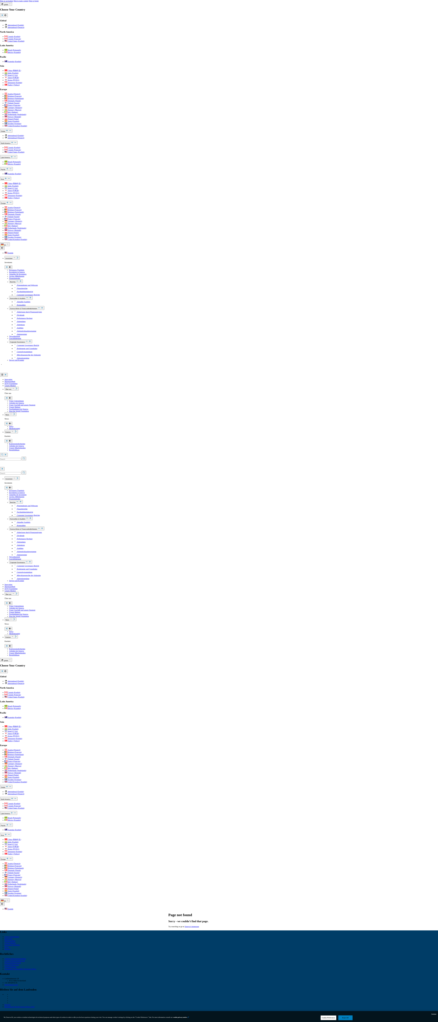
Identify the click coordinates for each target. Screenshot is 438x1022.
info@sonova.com (11, 985)
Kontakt (7, 1005)
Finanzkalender (14, 278)
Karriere (8, 432)
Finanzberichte (21, 288)
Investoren (8, 258)
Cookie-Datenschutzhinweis (15, 961)
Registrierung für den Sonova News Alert (19, 1007)
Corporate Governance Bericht (27, 345)
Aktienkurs (20, 325)
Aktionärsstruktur (22, 358)
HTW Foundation (11, 384)
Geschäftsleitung (15, 338)
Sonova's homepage (192, 927)
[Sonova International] (10, 372)
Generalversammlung (24, 352)
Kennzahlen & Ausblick (17, 298)
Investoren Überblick (16, 270)
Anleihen (19, 328)
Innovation (8, 379)
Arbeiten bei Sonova (16, 403)
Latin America (5, 157)
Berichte (13, 282)
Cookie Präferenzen (12, 965)
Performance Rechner (24, 318)
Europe (3, 203)
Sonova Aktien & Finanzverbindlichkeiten (23, 308)
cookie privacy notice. (180, 1017)
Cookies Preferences (328, 1018)
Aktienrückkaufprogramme (26, 331)
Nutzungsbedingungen (13, 963)
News (7, 415)
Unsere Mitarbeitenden (17, 448)
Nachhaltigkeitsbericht (24, 292)
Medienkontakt (14, 428)
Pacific (3, 169)
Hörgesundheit (10, 381)
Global (3, 131)
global (6, 4)
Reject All (345, 1018)
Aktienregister (21, 334)
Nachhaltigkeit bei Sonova (18, 409)
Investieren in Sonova (17, 272)
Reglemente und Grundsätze (26, 349)
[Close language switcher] (2, 248)
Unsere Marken (10, 386)
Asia (2, 179)
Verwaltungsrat (14, 336)
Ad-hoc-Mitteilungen (16, 276)
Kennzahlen (21, 305)
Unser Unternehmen (16, 401)
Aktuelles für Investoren (17, 274)
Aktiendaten (21, 321)
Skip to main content (21, 1)
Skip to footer (34, 1)
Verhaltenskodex (11, 967)
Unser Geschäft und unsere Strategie (22, 405)
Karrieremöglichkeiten (17, 444)
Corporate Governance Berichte (28, 295)
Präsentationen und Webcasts (27, 285)
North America (6, 143)
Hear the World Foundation (19, 411)
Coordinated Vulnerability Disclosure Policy (20, 969)
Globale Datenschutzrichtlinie (15, 959)
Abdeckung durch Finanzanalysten (29, 312)
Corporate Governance (17, 342)
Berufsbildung (14, 450)
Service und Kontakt (16, 360)
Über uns (8, 389)
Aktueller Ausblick (23, 302)
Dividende (20, 315)
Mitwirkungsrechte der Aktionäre (28, 355)
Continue (433, 1014)
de (5, 245)
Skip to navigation (6, 1)
